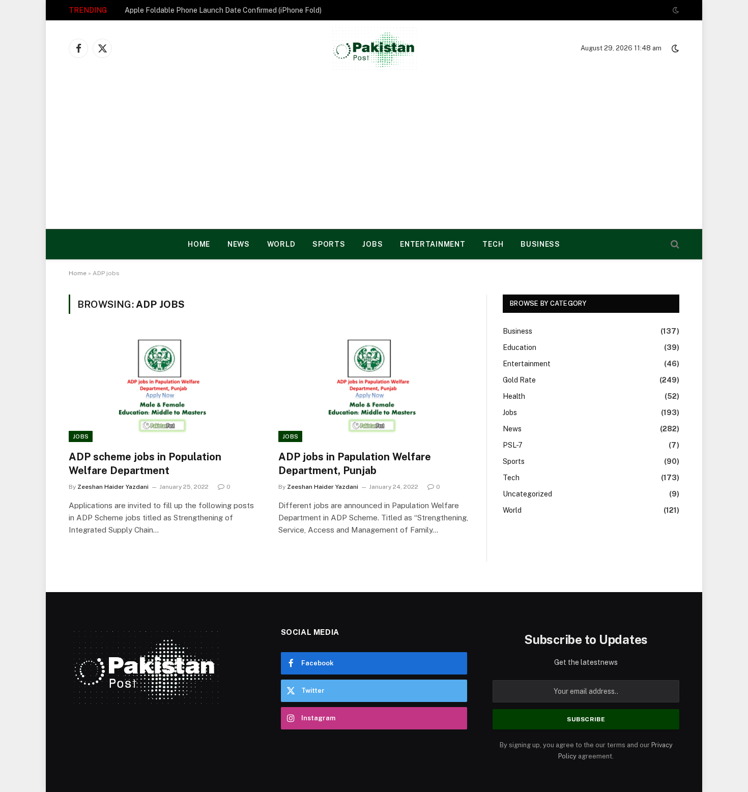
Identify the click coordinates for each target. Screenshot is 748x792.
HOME (199, 244)
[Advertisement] (374, 152)
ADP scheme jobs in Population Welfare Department (145, 464)
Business (540, 244)
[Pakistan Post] (374, 48)
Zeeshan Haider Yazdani (113, 486)
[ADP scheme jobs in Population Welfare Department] (164, 388)
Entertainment (432, 244)
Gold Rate (519, 380)
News (238, 244)
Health (514, 396)
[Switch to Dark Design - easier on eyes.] (674, 10)
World (281, 244)
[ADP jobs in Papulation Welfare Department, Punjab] (374, 388)
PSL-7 (513, 445)
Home (78, 273)
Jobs (372, 244)
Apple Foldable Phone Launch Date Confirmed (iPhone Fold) (223, 10)
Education (519, 347)
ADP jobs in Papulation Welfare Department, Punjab (354, 464)
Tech (492, 244)
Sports (328, 244)
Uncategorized (527, 494)
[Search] (674, 244)
